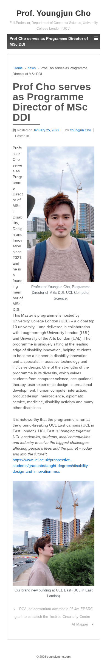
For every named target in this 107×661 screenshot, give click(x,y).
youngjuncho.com (58, 656)
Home (18, 68)
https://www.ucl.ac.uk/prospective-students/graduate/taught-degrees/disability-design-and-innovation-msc (51, 466)
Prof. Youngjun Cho (53, 13)
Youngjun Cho (80, 130)
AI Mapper (80, 624)
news (32, 68)
